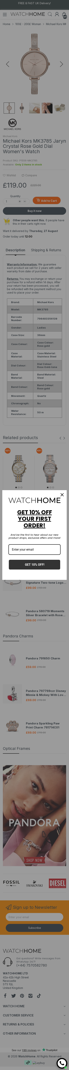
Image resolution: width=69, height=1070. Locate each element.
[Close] (62, 494)
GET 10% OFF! (34, 564)
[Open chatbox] (62, 1063)
